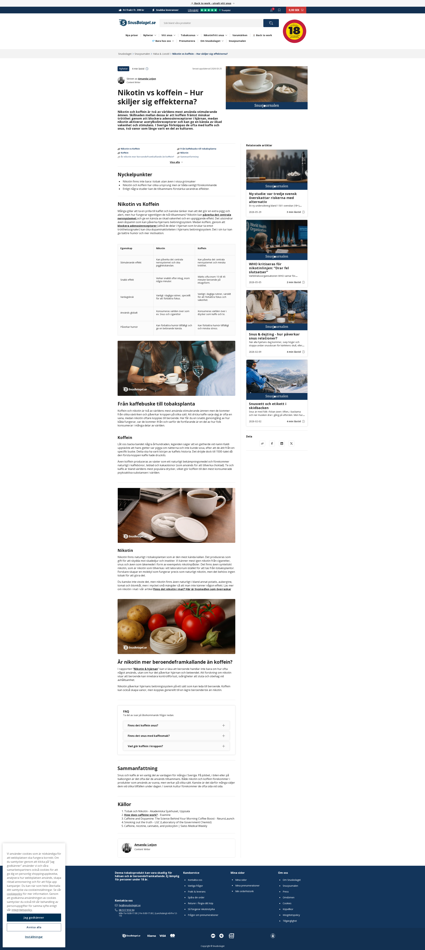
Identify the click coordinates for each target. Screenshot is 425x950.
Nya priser (132, 35)
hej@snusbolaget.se (130, 905)
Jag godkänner (34, 917)
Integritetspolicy (291, 915)
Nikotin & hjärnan (146, 669)
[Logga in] (271, 10)
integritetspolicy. (22, 910)
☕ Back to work (262, 35)
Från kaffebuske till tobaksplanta (198, 149)
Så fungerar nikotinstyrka (201, 909)
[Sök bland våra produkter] (271, 23)
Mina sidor (238, 872)
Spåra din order (196, 897)
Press (286, 891)
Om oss (283, 872)
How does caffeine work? (141, 815)
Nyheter (148, 35)
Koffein (124, 153)
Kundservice (191, 872)
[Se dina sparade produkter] (279, 10)
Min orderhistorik (244, 891)
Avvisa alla (34, 927)
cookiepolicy (14, 894)
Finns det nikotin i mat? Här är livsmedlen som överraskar (192, 589)
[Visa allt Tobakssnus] (197, 35)
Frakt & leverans (197, 891)
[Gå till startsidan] (137, 23)
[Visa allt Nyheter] (155, 35)
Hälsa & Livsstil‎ (161, 53)
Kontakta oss (195, 879)
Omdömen (288, 897)
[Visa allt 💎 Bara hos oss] (173, 40)
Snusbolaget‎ (125, 53)
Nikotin (184, 153)
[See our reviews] (209, 10)
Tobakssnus (188, 35)
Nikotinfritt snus (214, 35)
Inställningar (34, 937)
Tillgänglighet (290, 920)
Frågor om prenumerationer (203, 915)
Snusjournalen (237, 40)
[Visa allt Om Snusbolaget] (222, 40)
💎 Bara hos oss (161, 40)
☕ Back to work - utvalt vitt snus (211, 3)
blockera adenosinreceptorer (137, 226)
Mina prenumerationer (247, 885)
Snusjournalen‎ (142, 53)
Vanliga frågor (195, 885)
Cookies (287, 903)
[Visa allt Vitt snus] (174, 35)
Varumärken (239, 35)
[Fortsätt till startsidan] (131, 936)
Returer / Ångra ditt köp (200, 903)
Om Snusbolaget (210, 40)
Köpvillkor (288, 909)
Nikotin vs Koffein (130, 149)
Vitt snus (166, 35)
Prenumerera (187, 40)
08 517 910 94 (126, 910)
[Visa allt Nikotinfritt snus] (226, 35)
